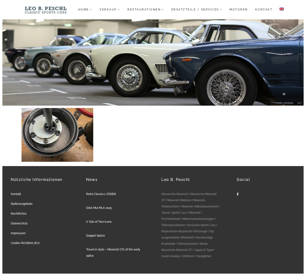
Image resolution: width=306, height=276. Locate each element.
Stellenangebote (22, 204)
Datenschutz (19, 223)
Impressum (18, 233)
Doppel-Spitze (95, 235)
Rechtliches (19, 213)
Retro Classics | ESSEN (101, 194)
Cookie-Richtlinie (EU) (25, 243)
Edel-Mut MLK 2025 (99, 208)
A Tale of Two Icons (99, 221)
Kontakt (16, 194)
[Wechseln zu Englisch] (280, 9)
